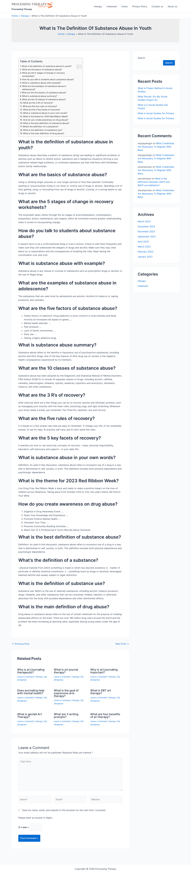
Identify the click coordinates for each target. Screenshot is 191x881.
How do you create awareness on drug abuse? (45, 120)
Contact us (157, 6)
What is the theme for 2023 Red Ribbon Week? (45, 116)
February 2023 (145, 251)
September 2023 (147, 236)
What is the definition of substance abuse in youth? (47, 66)
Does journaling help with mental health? (30, 692)
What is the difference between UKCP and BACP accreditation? (154, 182)
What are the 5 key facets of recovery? (41, 109)
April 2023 (143, 241)
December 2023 (146, 226)
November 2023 (146, 231)
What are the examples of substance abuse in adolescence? (44, 88)
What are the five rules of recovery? (40, 106)
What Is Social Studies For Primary (156, 113)
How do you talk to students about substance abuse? (48, 79)
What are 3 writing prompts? (66, 716)
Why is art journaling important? (104, 671)
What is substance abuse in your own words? (45, 113)
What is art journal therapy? (66, 671)
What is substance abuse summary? (39, 96)
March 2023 (144, 246)
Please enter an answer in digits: (35, 817)
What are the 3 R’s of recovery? (38, 103)
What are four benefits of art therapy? (105, 716)
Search (141, 57)
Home (124, 6)
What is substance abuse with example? (41, 83)
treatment (112, 6)
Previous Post (20, 644)
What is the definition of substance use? (42, 130)
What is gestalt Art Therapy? (29, 716)
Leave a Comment (25, 676)
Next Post (122, 644)
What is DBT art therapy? (100, 692)
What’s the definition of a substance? (40, 126)
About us (172, 6)
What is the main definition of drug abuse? (43, 133)
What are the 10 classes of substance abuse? (44, 99)
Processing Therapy (22, 9)
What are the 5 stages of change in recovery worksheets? (43, 74)
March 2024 (144, 221)
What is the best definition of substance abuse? (46, 123)
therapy (98, 6)
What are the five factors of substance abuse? (44, 92)
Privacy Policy (139, 6)
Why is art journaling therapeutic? (30, 671)
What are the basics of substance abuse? (42, 69)
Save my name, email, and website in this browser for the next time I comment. (64, 810)
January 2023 (145, 256)
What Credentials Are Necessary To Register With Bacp (156, 146)
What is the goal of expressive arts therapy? (66, 693)
